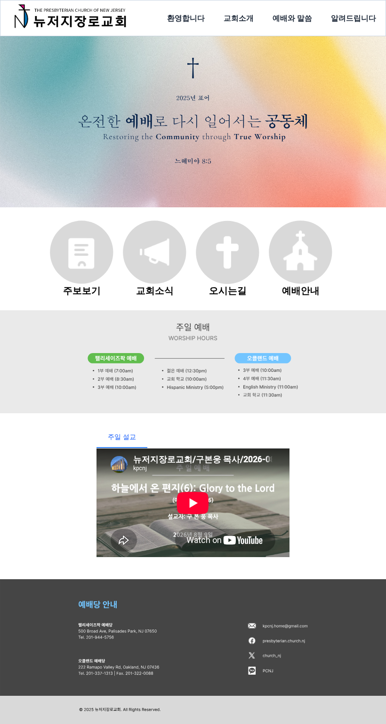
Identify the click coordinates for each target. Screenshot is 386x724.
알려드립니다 (353, 18)
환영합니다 (186, 18)
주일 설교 (122, 436)
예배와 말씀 (292, 18)
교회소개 (239, 18)
